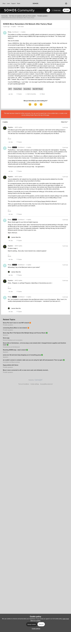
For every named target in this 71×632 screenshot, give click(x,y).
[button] (2, 10)
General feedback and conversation (13, 340)
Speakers (5, 335)
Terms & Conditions (23, 384)
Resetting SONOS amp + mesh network (14, 350)
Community (4, 16)
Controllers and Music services (11, 362)
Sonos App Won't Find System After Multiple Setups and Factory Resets (24, 333)
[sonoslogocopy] (35, 3)
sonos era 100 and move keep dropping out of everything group (22, 355)
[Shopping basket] (66, 3)
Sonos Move (27, 89)
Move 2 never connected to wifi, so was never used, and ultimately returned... (26, 370)
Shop (4, 3)
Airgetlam (10, 127)
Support (13, 3)
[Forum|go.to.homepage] (19, 10)
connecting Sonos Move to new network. (15, 328)
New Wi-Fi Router (38, 89)
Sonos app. (6, 338)
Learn (8, 3)
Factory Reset (17, 89)
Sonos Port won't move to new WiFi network (16, 323)
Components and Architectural (11, 347)
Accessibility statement (46, 384)
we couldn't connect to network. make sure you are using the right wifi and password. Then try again (33, 360)
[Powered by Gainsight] (36, 380)
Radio (18, 3)
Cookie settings (34, 384)
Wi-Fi (10, 89)
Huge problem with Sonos (10, 365)
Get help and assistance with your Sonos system (22, 16)
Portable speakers (42, 16)
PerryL (10, 32)
